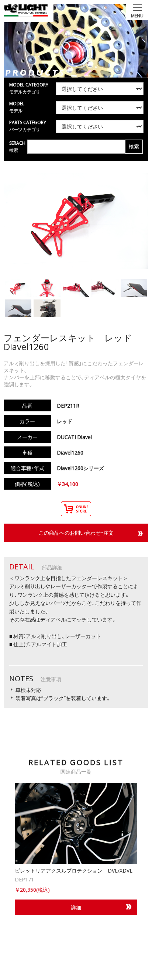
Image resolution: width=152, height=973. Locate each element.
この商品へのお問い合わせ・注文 (76, 532)
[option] (76, 849)
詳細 (76, 907)
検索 (134, 146)
